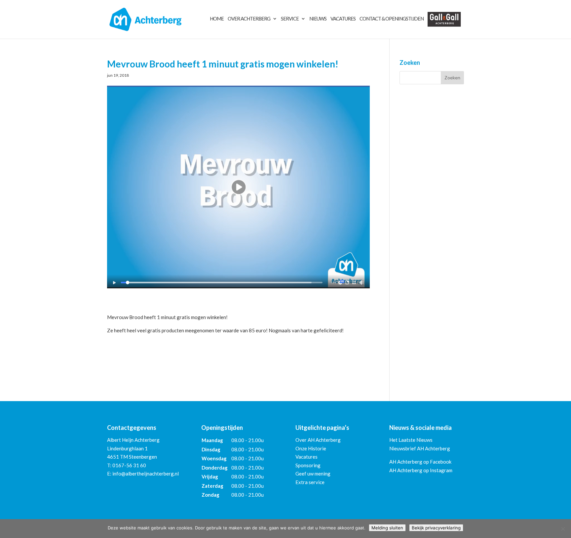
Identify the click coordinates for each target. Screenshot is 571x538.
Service (290, 18)
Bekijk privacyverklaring (436, 527)
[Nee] (562, 528)
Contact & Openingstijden (392, 18)
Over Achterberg (249, 18)
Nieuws (317, 18)
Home (217, 18)
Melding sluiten (387, 527)
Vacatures (343, 18)
